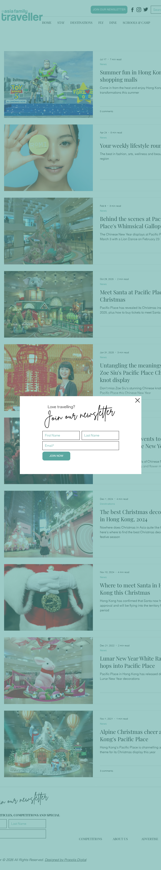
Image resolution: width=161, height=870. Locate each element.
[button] (137, 400)
